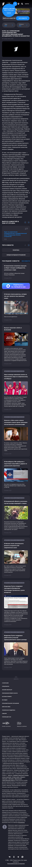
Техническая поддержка (8, 710)
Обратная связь (6, 706)
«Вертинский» (18, 778)
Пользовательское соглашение (10, 703)
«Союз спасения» (6, 777)
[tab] (23, 18)
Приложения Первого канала (10, 693)
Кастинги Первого (7, 696)
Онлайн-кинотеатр (7, 689)
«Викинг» (22, 777)
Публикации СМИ (6, 716)
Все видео (4, 699)
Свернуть (16, 679)
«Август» (10, 775)
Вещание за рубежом (22, 726)
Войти (27, 3)
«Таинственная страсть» (8, 780)
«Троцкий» (5, 778)
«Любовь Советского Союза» (21, 775)
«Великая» (11, 778)
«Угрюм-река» (16, 777)
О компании (5, 683)
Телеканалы (21, 822)
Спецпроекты (5, 686)
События (4, 713)
